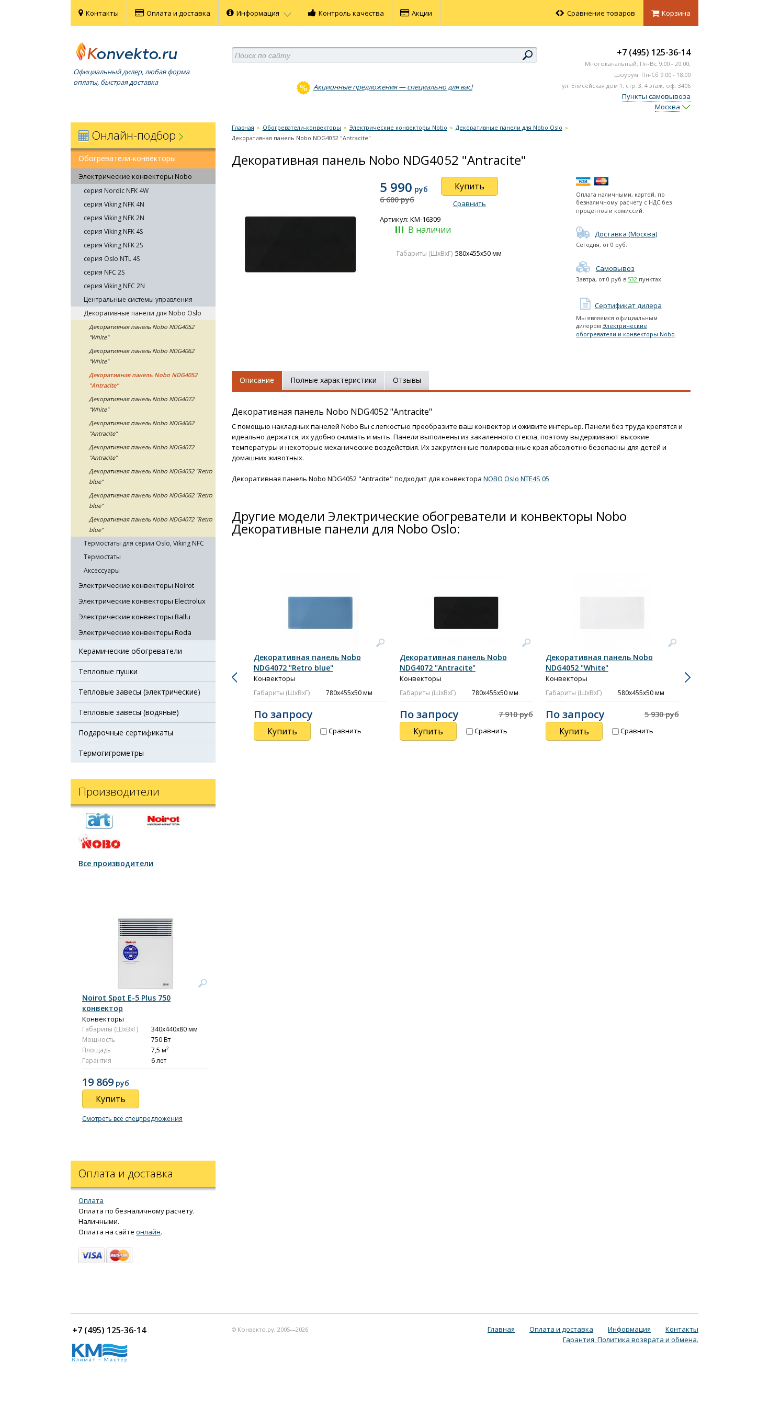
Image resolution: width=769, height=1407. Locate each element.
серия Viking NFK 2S (113, 245)
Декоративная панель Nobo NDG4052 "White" (141, 332)
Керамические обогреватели (130, 651)
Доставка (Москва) (626, 234)
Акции (422, 13)
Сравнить (469, 203)
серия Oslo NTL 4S (112, 258)
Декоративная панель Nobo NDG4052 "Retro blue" (150, 476)
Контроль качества (351, 13)
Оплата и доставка (178, 13)
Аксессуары (102, 570)
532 (633, 279)
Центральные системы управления (138, 299)
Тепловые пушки (108, 671)
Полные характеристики (333, 380)
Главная (243, 127)
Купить (469, 186)
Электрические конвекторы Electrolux (142, 601)
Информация (258, 13)
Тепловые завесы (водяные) (128, 712)
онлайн (148, 1231)
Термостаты (102, 556)
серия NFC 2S (104, 272)
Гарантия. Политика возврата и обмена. (630, 1339)
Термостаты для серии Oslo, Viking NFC (144, 543)
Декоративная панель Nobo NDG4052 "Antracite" (143, 380)
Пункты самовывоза (656, 96)
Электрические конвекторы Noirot (136, 585)
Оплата (91, 1200)
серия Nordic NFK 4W (116, 190)
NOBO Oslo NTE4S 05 (516, 478)
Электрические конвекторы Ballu (134, 616)
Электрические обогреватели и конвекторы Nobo (625, 329)
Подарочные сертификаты (125, 732)
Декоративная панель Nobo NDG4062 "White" (141, 356)
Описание (257, 380)
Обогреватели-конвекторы (127, 158)
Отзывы (407, 380)
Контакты (102, 13)
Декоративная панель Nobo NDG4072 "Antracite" (141, 452)
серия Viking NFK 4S (113, 231)
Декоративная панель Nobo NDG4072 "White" (141, 404)
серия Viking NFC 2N (114, 285)
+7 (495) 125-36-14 (654, 52)
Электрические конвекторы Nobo (135, 176)
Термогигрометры (111, 753)
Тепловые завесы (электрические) (139, 692)
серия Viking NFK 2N (114, 217)
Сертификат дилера (628, 305)
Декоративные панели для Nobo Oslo (142, 313)
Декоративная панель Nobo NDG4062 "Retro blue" (150, 500)
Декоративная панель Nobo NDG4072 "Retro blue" (150, 524)
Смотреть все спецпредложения (132, 1118)
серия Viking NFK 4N (114, 204)
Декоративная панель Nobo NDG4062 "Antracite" (141, 428)
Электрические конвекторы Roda (134, 632)
